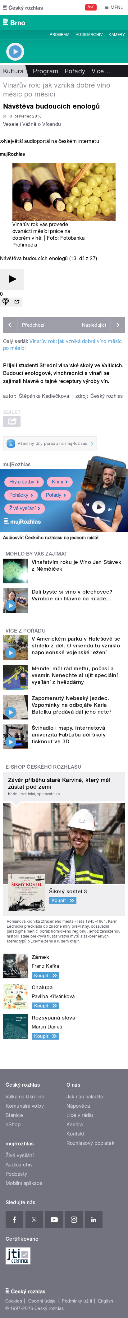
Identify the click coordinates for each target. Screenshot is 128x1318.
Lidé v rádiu (79, 1115)
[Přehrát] (12, 279)
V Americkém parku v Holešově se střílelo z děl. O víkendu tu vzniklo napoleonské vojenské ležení (76, 645)
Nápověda (78, 1106)
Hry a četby (21, 482)
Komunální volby (25, 1106)
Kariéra (74, 1124)
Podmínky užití (77, 1301)
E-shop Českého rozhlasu (43, 767)
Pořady (75, 71)
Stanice (14, 1115)
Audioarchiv (89, 34)
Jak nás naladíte (84, 1097)
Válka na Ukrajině (25, 1097)
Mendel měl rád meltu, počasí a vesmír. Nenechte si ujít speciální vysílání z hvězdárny (75, 675)
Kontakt (75, 1134)
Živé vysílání (22, 508)
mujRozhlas (16, 464)
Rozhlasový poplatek (90, 1143)
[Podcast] (5, 302)
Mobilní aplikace (24, 1183)
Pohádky (18, 495)
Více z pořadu (26, 631)
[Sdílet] (16, 302)
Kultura (13, 71)
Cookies (13, 1301)
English (105, 1301)
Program (59, 34)
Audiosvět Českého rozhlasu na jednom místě (50, 537)
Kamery (117, 34)
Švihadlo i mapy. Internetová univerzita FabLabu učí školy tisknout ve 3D (69, 735)
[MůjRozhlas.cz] (12, 155)
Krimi (57, 482)
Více (101, 71)
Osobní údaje (42, 1301)
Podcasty (16, 1174)
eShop (13, 1124)
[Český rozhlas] (23, 7)
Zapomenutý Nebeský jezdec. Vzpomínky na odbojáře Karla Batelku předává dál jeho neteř (71, 705)
